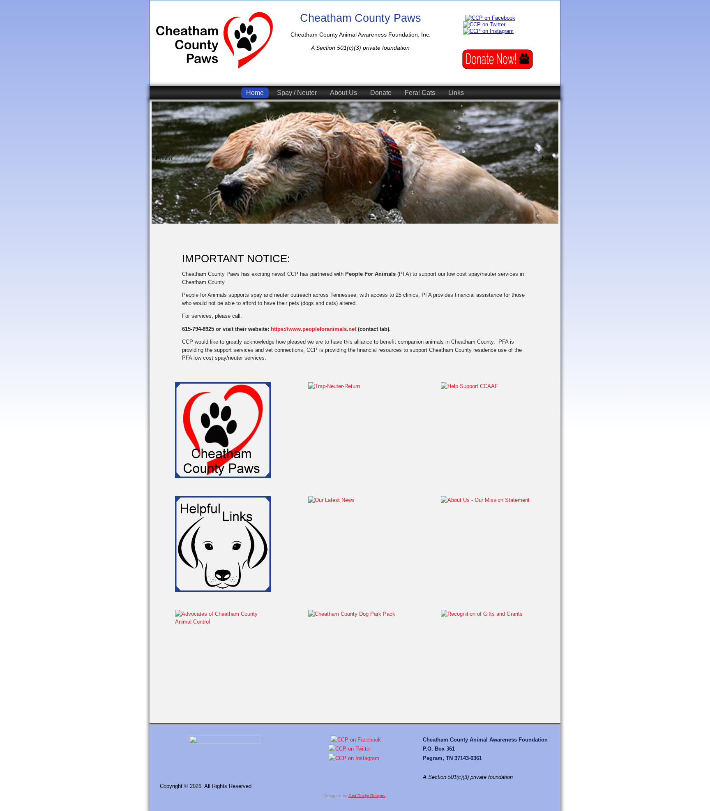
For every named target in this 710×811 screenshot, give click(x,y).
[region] (355, 171)
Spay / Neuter (297, 92)
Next (547, 158)
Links (456, 92)
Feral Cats (420, 92)
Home (255, 92)
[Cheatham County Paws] (214, 40)
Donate (381, 92)
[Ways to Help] (498, 59)
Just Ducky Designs (366, 795)
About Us (343, 92)
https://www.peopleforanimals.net (313, 329)
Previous (164, 158)
